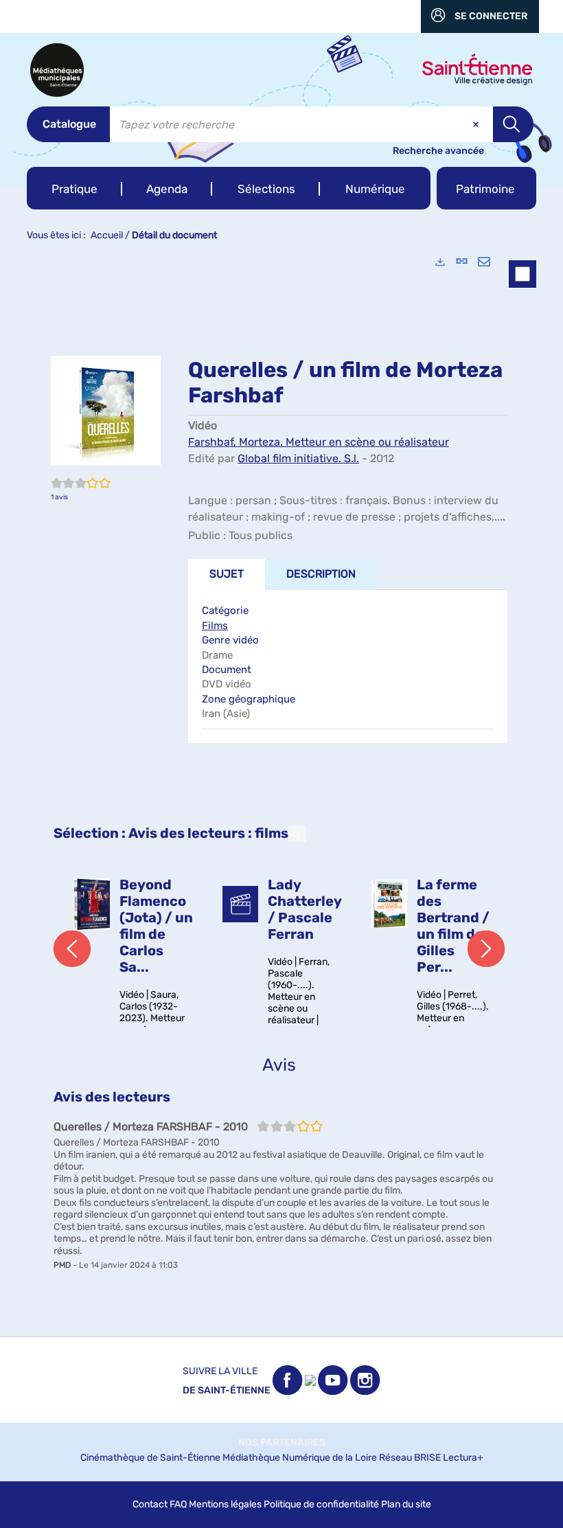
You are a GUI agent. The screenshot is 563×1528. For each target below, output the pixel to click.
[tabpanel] (281, 790)
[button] (74, 188)
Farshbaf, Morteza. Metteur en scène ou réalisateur (318, 441)
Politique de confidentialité (321, 1504)
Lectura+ (463, 1457)
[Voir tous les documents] (297, 833)
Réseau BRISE (410, 1457)
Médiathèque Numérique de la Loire (299, 1457)
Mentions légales (225, 1504)
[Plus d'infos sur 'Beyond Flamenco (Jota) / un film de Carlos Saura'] (92, 903)
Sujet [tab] (226, 573)
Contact (150, 1504)
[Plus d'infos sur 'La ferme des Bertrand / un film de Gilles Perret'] (390, 903)
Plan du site (406, 1504)
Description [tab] (321, 573)
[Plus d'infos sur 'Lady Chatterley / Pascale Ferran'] (241, 903)
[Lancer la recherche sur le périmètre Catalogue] (513, 124)
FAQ (178, 1504)
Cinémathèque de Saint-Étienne (150, 1457)
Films (215, 625)
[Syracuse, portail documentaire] (57, 70)
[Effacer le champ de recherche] (477, 124)
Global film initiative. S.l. (298, 458)
